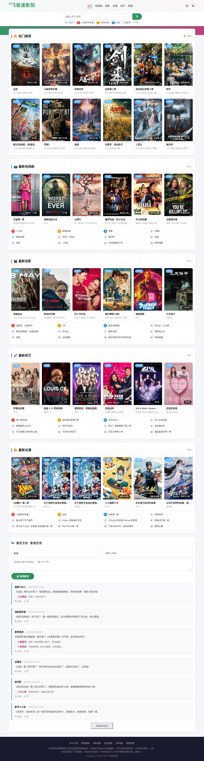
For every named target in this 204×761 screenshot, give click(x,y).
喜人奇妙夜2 (22, 420)
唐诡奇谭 (20, 237)
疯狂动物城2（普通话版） (28, 331)
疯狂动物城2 (114, 325)
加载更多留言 (102, 726)
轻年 (18, 243)
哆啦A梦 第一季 (162, 520)
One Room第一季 (70, 526)
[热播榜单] (193, 6)
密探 (18, 337)
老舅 (110, 231)
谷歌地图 (97, 743)
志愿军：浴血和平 (24, 325)
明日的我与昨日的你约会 (119, 337)
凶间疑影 (66, 337)
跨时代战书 (67, 426)
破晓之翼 (159, 526)
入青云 (65, 243)
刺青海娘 (159, 243)
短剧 (130, 5)
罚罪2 (157, 231)
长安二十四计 (68, 237)
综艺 (122, 5)
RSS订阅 (73, 743)
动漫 (115, 5)
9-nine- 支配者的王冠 (72, 520)
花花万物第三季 (115, 431)
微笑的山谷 (160, 331)
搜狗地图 (130, 743)
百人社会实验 (161, 420)
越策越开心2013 (23, 426)
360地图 (119, 743)
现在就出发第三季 (70, 420)
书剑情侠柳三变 (115, 243)
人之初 (19, 231)
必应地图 (108, 743)
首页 (89, 5)
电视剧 (98, 5)
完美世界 (159, 514)
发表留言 (24, 576)
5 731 (135, 22)
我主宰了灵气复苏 (24, 520)
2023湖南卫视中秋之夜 (26, 431)
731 (64, 325)
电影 (107, 5)
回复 (19, 601)
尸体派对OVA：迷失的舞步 (120, 526)
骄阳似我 (103, 22)
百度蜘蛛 (85, 743)
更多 (189, 166)
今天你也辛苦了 (69, 431)
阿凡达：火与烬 (162, 325)
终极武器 (159, 337)
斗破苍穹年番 (86, 22)
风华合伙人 (113, 420)
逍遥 (157, 237)
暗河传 (111, 237)
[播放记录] (187, 6)
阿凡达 (65, 331)
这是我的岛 (160, 426)
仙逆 (116, 22)
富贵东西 (112, 331)
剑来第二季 (113, 514)
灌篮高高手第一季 (163, 431)
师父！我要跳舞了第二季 (119, 426)
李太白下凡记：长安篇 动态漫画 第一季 (34, 526)
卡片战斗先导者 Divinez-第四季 (122, 520)
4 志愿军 (127, 22)
